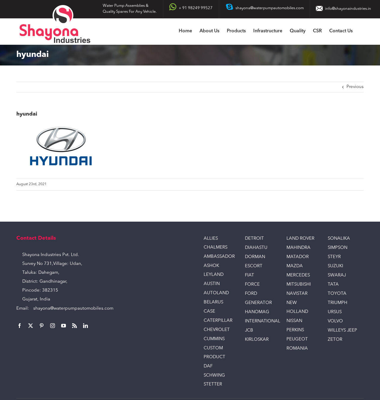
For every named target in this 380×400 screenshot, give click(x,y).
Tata (333, 284)
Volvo (335, 321)
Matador (297, 257)
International (261, 321)
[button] (362, 31)
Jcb (249, 330)
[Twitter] (30, 325)
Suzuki (335, 266)
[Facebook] (19, 325)
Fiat (249, 275)
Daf (208, 366)
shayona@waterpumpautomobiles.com (73, 308)
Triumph (337, 303)
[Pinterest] (41, 325)
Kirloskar (257, 339)
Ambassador (219, 257)
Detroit (254, 238)
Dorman (255, 257)
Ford (251, 294)
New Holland (297, 307)
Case (209, 311)
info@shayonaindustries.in (348, 9)
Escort (253, 266)
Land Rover (300, 238)
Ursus (335, 312)
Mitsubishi (298, 284)
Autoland (216, 293)
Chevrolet (217, 330)
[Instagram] (52, 325)
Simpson (337, 248)
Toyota (337, 294)
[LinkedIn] (85, 325)
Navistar (297, 294)
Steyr (334, 257)
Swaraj (337, 275)
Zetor (335, 339)
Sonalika (339, 238)
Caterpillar (218, 321)
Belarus (213, 302)
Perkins (295, 330)
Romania (297, 348)
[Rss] (74, 325)
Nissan (294, 321)
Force (252, 284)
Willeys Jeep (342, 330)
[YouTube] (63, 325)
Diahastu (256, 248)
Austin (212, 284)
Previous (355, 87)
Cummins (214, 339)
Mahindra (298, 248)
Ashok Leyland (214, 270)
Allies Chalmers (215, 243)
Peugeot (297, 339)
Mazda (294, 266)
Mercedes (298, 275)
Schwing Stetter (214, 380)
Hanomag (257, 312)
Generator (258, 303)
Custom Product (214, 352)
